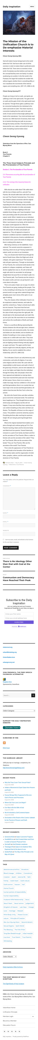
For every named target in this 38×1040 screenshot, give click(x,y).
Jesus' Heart (8, 903)
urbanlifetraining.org (10, 652)
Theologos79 (9, 847)
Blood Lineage (9, 873)
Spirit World (20, 926)
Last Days (23, 907)
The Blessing (8, 930)
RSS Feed (6, 748)
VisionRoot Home (9, 1007)
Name (5, 513)
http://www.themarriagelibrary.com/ (13, 767)
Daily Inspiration (11, 6)
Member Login (8, 1016)
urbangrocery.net (8, 662)
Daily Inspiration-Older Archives (13, 967)
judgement (30, 903)
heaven (17, 884)
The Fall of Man (20, 930)
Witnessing (8, 941)
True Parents (20, 464)
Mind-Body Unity (10, 914)
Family (6, 881)
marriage (12, 911)
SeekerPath (8, 852)
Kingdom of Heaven (11, 907)
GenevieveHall (9, 837)
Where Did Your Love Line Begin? (15, 802)
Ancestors (24, 869)
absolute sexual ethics (11, 869)
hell (23, 884)
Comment (7, 486)
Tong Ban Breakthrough (12, 933)
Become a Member (10, 1021)
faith (29, 877)
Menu (32, 6)
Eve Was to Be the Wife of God (14, 807)
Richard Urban (9, 462)
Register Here (7, 682)
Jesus (27, 899)
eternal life (21, 877)
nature (6, 918)
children (19, 873)
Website (6, 530)
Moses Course (23, 914)
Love (5, 911)
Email (5, 522)
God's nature (24, 881)
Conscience (28, 873)
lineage (31, 907)
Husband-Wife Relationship (13, 899)
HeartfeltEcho (9, 839)
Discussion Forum (9, 1025)
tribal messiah (28, 933)
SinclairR (8, 844)
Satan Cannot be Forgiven (24, 837)
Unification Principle (10, 1012)
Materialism (12, 464)
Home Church (9, 888)
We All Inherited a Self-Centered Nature (17, 812)
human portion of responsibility (15, 892)
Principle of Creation (17, 918)
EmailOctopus (23, 626)
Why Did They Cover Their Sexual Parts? (18, 782)
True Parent (16, 937)
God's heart (14, 881)
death (14, 877)
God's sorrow (8, 884)
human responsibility (11, 896)
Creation (7, 877)
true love (7, 937)
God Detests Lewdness (20, 844)
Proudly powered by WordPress (21, 1036)
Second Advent (27, 922)
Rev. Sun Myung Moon (12, 922)
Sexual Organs (9, 926)
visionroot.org (7, 647)
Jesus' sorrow (19, 903)
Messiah (20, 911)
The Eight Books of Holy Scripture (13, 983)
